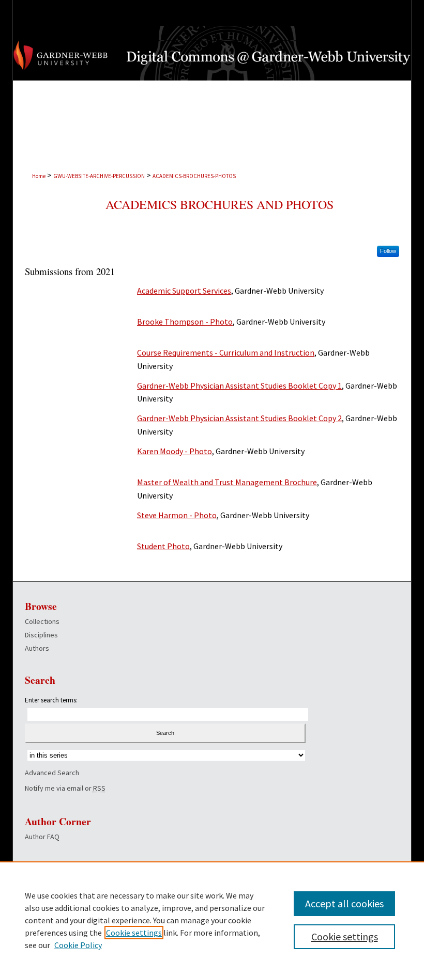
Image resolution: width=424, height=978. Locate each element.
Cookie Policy (78, 945)
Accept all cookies (344, 903)
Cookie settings (134, 932)
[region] (212, 919)
